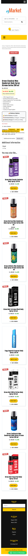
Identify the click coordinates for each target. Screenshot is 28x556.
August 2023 (14, 520)
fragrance (13, 132)
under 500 (12, 134)
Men (12, 45)
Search (21, 22)
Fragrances (7, 45)
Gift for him (18, 132)
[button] (6, 126)
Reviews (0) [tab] (19, 138)
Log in (14, 534)
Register (14, 532)
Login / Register (13, 29)
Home (3, 45)
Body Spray (7, 132)
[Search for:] (14, 506)
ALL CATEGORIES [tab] (10, 18)
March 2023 (14, 522)
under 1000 (7, 134)
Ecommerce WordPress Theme (13, 550)
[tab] (24, 2)
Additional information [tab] (9, 138)
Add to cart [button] (14, 359)
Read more (14, 188)
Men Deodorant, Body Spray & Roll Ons (13, 130)
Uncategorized (14, 544)
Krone (23, 132)
